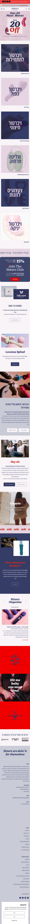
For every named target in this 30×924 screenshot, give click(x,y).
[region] (15, 2)
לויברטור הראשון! (12, 430)
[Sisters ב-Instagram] (23, 898)
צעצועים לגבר (26, 836)
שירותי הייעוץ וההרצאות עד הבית (22, 876)
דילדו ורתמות (26, 833)
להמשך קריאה (24, 430)
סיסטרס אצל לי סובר (9, 484)
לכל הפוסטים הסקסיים (15, 607)
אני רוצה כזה (15, 364)
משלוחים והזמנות (25, 870)
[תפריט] (28, 8)
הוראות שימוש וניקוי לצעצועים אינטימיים (21, 884)
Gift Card (27, 873)
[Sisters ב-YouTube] (25, 898)
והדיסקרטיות (7, 474)
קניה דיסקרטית (9, 253)
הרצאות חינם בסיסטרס (24, 887)
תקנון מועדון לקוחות (25, 881)
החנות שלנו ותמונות (25, 862)
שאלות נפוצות (26, 879)
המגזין (27, 865)
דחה (14, 916)
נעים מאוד (27, 859)
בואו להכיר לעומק (21, 484)
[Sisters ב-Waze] (20, 898)
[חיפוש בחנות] (25, 8)
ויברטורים (27, 830)
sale (4, 529)
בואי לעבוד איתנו (25, 867)
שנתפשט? (15, 514)
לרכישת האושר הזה (15, 320)
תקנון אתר (6, 909)
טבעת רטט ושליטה (25, 847)
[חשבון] (4, 8)
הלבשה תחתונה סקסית (24, 841)
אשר (14, 913)
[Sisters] (15, 9)
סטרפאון (27, 844)
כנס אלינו (15, 584)
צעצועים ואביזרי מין (25, 850)
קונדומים (27, 839)
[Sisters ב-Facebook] (28, 898)
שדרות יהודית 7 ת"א (25, 804)
